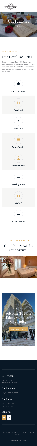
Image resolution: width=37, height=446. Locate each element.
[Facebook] (4, 417)
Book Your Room (18, 329)
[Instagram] (9, 417)
